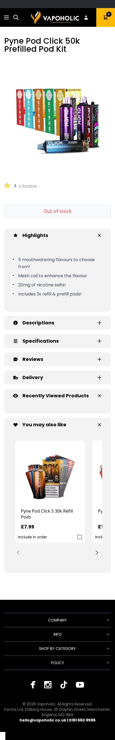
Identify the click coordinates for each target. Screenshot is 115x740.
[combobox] (16, 17)
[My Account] (86, 17)
